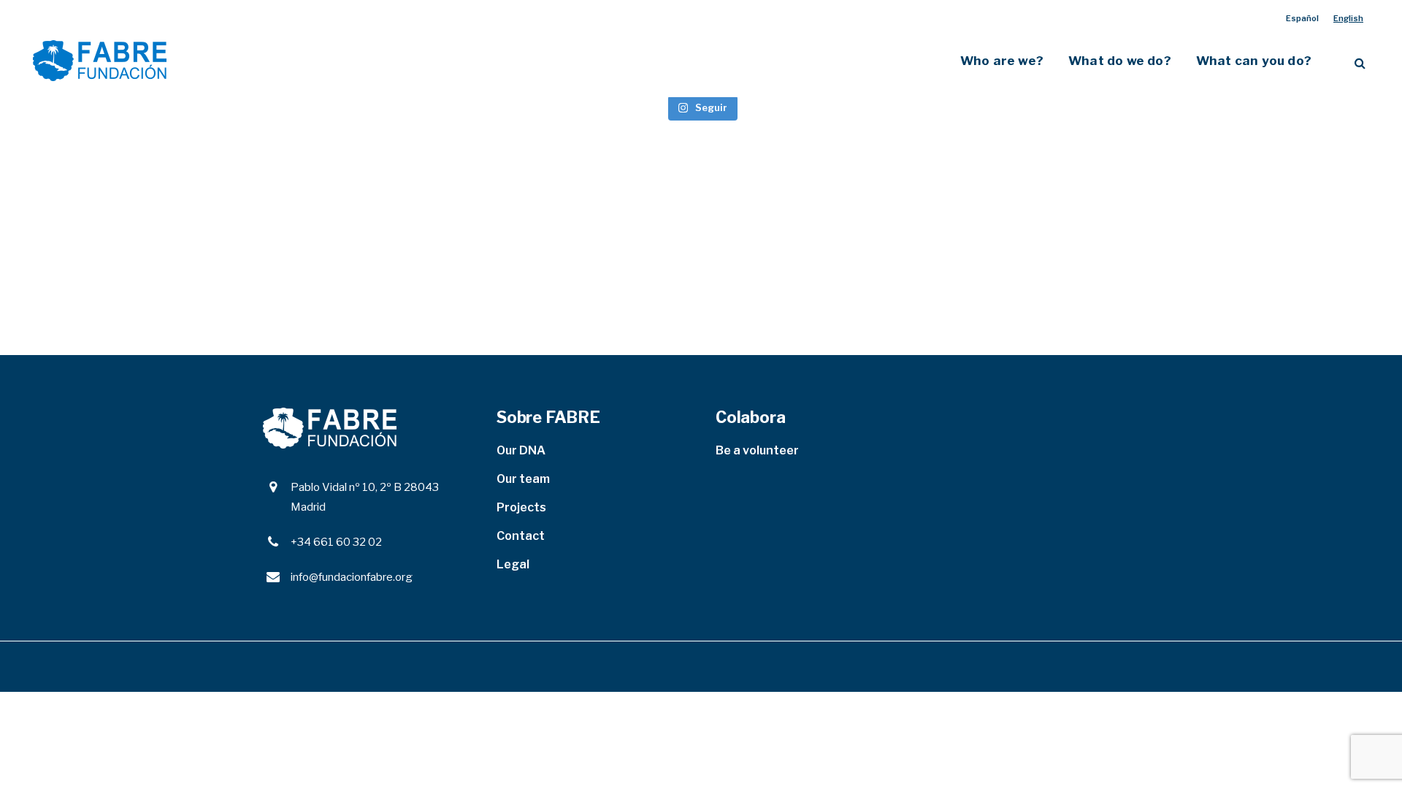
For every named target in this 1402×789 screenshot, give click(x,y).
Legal (513, 564)
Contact (521, 536)
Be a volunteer (757, 450)
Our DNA (521, 450)
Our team (523, 479)
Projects (521, 507)
